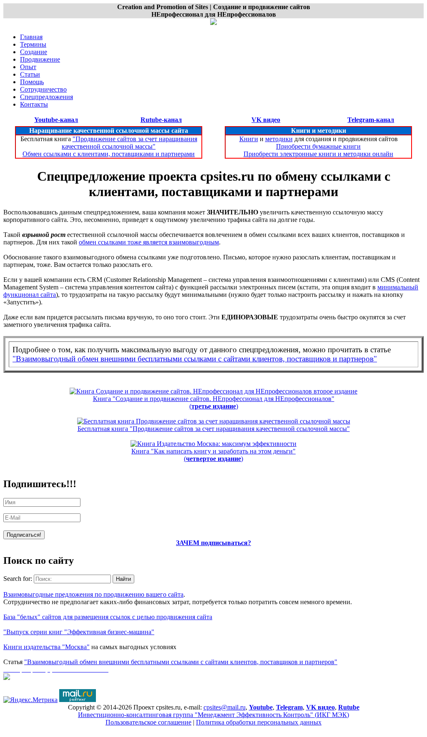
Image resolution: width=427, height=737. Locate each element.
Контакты (34, 104)
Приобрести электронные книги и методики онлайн (318, 153)
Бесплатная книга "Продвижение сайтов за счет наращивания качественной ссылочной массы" (214, 428)
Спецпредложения (46, 96)
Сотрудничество (43, 89)
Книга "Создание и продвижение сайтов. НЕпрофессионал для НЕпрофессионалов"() (213, 402)
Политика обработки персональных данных (259, 722)
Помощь (32, 81)
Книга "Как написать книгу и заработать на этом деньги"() (213, 455)
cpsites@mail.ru (224, 707)
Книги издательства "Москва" (46, 646)
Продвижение (40, 59)
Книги (248, 138)
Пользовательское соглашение (148, 722)
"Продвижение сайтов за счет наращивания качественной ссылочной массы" (129, 142)
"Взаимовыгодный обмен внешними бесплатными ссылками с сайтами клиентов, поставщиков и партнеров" (195, 358)
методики (279, 138)
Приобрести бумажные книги (318, 146)
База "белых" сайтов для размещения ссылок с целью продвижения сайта (107, 616)
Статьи (30, 74)
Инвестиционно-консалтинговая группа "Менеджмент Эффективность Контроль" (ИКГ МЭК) (213, 714)
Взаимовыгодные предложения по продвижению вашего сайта (93, 594)
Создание (33, 51)
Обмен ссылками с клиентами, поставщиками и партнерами (109, 153)
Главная (31, 36)
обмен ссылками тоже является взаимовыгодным (149, 242)
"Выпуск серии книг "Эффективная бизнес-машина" (78, 631)
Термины (33, 44)
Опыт (28, 66)
